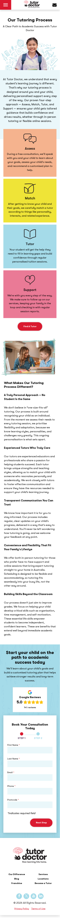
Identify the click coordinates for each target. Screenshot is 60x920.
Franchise (16, 883)
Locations (43, 879)
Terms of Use (38, 908)
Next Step (41, 822)
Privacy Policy (21, 908)
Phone (11, 786)
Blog (16, 879)
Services (43, 874)
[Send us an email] (56, 5)
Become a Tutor (43, 883)
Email (10, 772)
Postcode (13, 800)
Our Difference (16, 874)
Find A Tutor (30, 326)
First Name (13, 745)
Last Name (13, 758)
